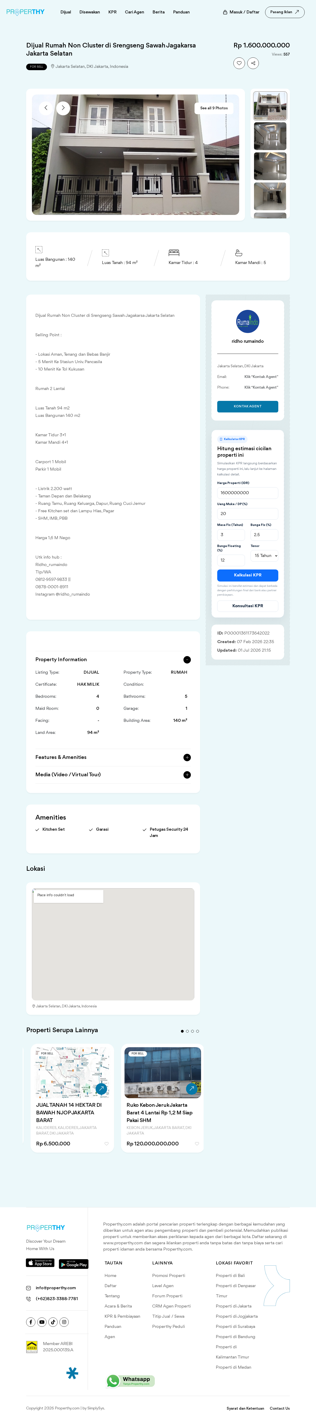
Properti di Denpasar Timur (236, 1291)
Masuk (244, 12)
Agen (110, 1337)
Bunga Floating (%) (229, 548)
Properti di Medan (233, 1367)
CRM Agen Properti (171, 1306)
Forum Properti (167, 1296)
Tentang (112, 1296)
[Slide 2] (270, 136)
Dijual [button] (65, 12)
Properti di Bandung (235, 1337)
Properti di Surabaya (235, 1326)
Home (110, 1275)
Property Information (61, 660)
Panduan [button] (181, 12)
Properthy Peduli (168, 1326)
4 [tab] (197, 1031)
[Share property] (253, 63)
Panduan (113, 1326)
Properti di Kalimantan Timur (232, 1352)
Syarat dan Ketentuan (245, 1409)
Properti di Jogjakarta (237, 1316)
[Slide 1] (270, 106)
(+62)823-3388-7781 (57, 1299)
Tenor (255, 546)
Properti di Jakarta (233, 1306)
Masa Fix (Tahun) (230, 525)
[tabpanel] (68, 1104)
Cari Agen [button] (134, 12)
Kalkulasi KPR (248, 575)
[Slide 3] (270, 166)
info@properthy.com (56, 1288)
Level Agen (162, 1286)
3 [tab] (192, 1031)
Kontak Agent (248, 406)
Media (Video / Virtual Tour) (68, 775)
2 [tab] (187, 1031)
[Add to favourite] (239, 63)
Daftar (111, 1286)
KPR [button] (112, 12)
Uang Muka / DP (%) (232, 504)
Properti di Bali (230, 1275)
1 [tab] (182, 1031)
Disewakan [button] (89, 12)
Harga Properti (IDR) (233, 483)
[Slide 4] (270, 196)
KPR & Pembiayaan (122, 1316)
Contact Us (280, 1409)
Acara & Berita (118, 1306)
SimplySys (95, 1408)
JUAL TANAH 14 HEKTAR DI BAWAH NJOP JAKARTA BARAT (64, 1113)
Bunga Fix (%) (261, 525)
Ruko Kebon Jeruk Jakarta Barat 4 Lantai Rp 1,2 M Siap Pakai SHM (155, 1113)
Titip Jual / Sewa (168, 1316)
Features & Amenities (61, 757)
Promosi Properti (168, 1275)
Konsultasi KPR (247, 606)
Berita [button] (158, 12)
